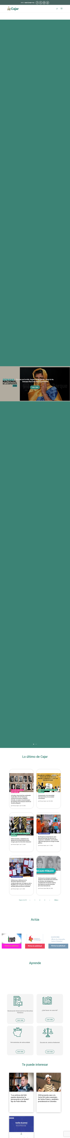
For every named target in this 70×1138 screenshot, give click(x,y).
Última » (56, 900)
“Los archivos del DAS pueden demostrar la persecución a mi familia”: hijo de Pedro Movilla (20, 1098)
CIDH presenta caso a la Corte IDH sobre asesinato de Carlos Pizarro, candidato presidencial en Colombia (48, 1098)
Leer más (35, 387)
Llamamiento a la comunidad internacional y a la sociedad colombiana (46, 797)
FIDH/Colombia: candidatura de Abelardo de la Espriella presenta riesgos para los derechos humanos (21, 840)
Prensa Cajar (16, 805)
